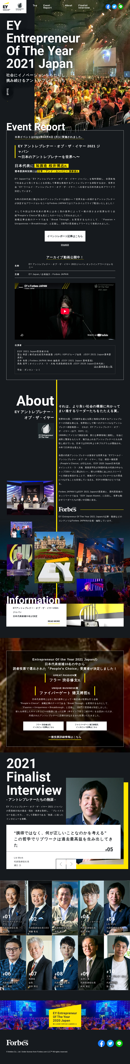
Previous (61, 864)
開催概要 (65, 245)
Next (71, 864)
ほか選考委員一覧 (103, 367)
